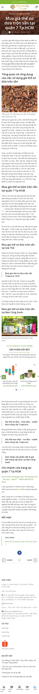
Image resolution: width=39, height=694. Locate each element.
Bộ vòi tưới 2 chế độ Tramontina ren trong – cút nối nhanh (10, 383)
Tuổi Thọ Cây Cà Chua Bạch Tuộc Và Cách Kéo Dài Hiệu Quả (18, 667)
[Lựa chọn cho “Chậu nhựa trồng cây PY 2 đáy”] (22, 377)
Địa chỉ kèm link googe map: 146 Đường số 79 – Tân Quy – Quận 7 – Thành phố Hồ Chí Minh (19, 479)
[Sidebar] (2, 211)
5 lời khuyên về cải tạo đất (11, 673)
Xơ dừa (27, 14)
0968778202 (23, 2)
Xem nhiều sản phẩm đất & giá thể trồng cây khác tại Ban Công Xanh (20, 460)
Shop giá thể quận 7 (16, 14)
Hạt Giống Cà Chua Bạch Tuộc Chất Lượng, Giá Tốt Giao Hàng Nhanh (19, 661)
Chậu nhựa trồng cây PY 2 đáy (28, 382)
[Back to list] (19, 560)
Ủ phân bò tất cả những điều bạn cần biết (17, 676)
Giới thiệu (5, 628)
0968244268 (8, 603)
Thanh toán (6, 636)
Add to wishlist (16, 365)
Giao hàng (5, 632)
